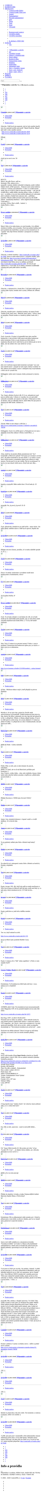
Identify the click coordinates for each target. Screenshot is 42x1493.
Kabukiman (5, 1228)
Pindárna (12, 62)
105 (6, 92)
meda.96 (4, 1040)
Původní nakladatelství (16, 18)
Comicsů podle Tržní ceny (17, 12)
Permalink (8, 117)
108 (6, 98)
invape (3, 897)
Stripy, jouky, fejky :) (16, 72)
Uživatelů (12, 27)
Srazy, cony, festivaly (16, 70)
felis (2, 675)
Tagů (10, 23)
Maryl (3, 298)
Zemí (10, 25)
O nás (23, 1478)
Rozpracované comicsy (16, 32)
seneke (3, 470)
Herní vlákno (13, 57)
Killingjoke (4, 381)
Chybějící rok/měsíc (15, 36)
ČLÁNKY (8, 77)
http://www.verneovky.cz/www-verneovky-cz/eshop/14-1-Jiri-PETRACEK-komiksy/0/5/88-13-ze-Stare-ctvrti (21, 1062)
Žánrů (11, 21)
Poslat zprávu (9, 123)
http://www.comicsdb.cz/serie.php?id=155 (14, 936)
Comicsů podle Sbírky (16, 10)
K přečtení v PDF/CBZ (16, 41)
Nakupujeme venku (15, 61)
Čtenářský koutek (14, 53)
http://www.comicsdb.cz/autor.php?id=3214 (16, 133)
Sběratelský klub (14, 66)
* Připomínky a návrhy (16, 50)
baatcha (3, 491)
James (3, 828)
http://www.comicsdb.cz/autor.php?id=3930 (16, 132)
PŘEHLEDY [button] (9, 9)
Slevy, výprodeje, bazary (17, 68)
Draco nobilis (5, 212)
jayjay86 (4, 241)
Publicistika (12, 64)
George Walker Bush (8, 970)
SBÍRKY (8, 75)
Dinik (3, 805)
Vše (10, 45)
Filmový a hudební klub (16, 55)
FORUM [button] (8, 43)
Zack (2, 351)
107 (6, 96)
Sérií (10, 19)
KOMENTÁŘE (10, 7)
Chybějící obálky (14, 34)
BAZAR (8, 73)
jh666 (3, 784)
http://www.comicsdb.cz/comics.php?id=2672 (15, 1014)
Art (10, 52)
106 (6, 94)
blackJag (4, 731)
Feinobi (3, 112)
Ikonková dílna (14, 59)
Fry (2, 582)
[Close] (1, 1471)
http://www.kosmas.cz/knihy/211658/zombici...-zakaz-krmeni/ (21, 668)
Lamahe (4, 1330)
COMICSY (8, 5)
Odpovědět (8, 116)
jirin (2, 322)
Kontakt (28, 1478)
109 (6, 100)
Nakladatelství (13, 16)
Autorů (11, 14)
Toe (2, 165)
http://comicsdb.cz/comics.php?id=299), (13, 264)
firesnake (4, 275)
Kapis (3, 918)
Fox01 (3, 144)
